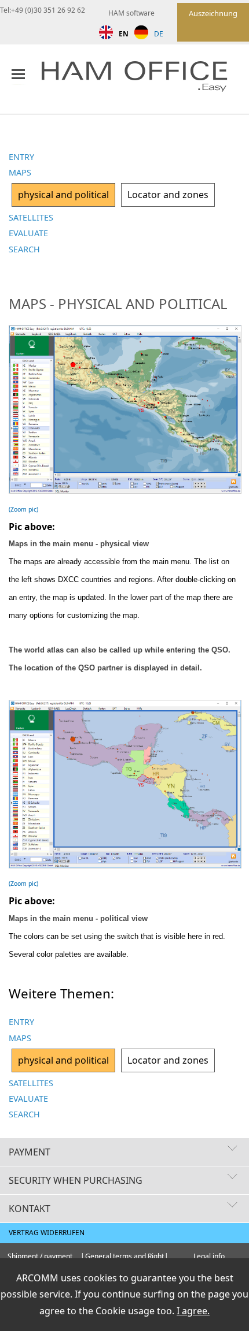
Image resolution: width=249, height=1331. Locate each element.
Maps (20, 172)
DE (158, 34)
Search (24, 249)
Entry (21, 156)
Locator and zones (167, 194)
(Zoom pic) (23, 509)
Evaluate (28, 233)
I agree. (193, 1310)
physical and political (63, 194)
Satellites (31, 217)
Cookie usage (125, 1310)
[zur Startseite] (145, 79)
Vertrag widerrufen (47, 1232)
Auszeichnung (213, 13)
